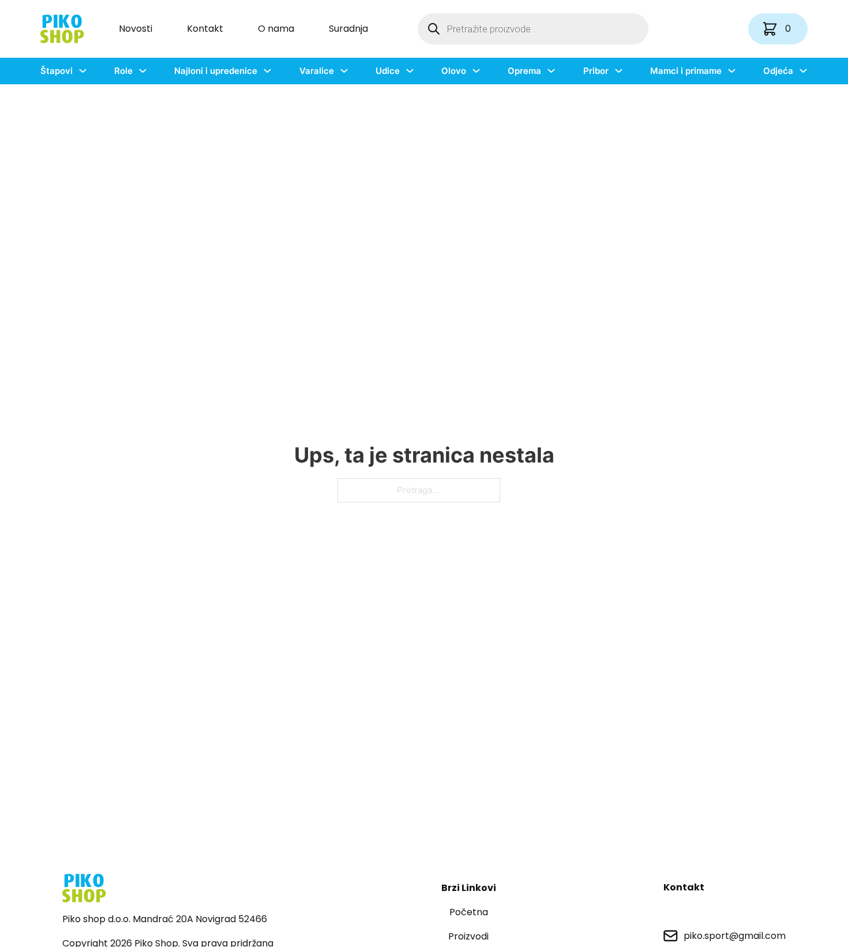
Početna (468, 912)
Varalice (316, 70)
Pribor (596, 70)
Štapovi (56, 70)
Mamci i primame (686, 70)
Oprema (524, 70)
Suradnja (348, 28)
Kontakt (205, 28)
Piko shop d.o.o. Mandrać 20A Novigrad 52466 (164, 919)
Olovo (453, 70)
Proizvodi (468, 936)
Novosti (135, 28)
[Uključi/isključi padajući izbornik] (82, 70)
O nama (276, 28)
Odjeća (778, 70)
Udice (388, 70)
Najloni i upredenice (215, 70)
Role (123, 70)
